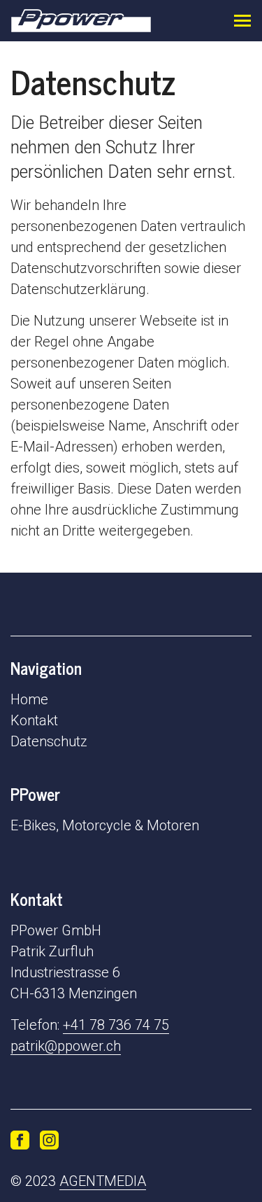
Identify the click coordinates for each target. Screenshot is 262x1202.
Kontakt (34, 720)
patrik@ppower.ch (65, 1045)
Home (29, 699)
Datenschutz (48, 741)
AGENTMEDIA (102, 1181)
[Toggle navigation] (242, 20)
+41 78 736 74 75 (116, 1024)
